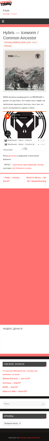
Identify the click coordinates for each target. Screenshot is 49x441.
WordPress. (35, 438)
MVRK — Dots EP (10, 387)
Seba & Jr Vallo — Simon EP (15, 391)
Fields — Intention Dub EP (11, 179)
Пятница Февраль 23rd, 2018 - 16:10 (20, 42)
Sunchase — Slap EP (12, 382)
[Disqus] (24, 222)
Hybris (25, 164)
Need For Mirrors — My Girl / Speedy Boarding (36, 181)
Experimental (17, 164)
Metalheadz (32, 164)
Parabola (24, 438)
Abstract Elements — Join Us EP (16, 378)
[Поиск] (43, 404)
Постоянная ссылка (21, 168)
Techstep (40, 164)
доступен (12, 155)
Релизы (7, 46)
